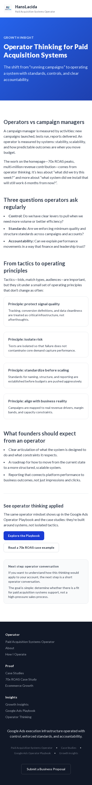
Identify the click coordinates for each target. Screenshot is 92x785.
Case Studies (14, 673)
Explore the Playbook (24, 536)
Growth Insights (17, 704)
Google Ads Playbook (20, 710)
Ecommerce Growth (19, 685)
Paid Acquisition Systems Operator (29, 642)
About (9, 648)
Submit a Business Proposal (46, 769)
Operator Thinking (18, 717)
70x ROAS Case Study (21, 679)
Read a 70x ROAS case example (31, 547)
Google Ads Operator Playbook (32, 753)
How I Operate (15, 654)
